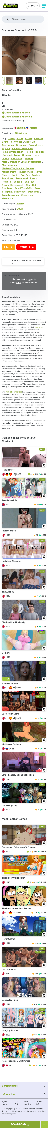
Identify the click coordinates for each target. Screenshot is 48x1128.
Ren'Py (20, 203)
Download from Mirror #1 (18, 112)
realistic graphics (14, 392)
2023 (20, 209)
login (18, 282)
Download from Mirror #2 (18, 116)
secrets (38, 327)
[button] (44, 6)
